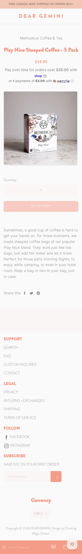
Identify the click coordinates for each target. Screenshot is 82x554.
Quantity (10, 179)
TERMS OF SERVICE (20, 417)
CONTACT (12, 373)
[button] (41, 81)
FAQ (7, 356)
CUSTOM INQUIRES (20, 364)
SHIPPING (12, 409)
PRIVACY (11, 392)
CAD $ (38, 513)
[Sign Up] (56, 476)
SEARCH (11, 347)
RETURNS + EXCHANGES (24, 400)
